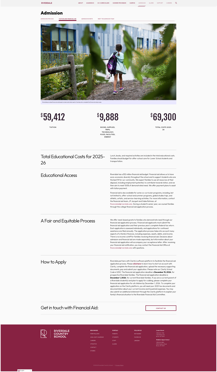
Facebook (137, 337)
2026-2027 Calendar (97, 337)
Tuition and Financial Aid (67, 19)
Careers (169, 3)
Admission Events (87, 19)
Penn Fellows (94, 333)
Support (160, 3)
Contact (93, 347)
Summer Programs (119, 3)
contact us (161, 308)
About (80, 3)
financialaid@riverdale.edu (121, 204)
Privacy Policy (119, 365)
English (22, 370)
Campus (132, 3)
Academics (90, 3)
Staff (114, 340)
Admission (142, 3)
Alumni (151, 3)
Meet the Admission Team (106, 19)
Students (115, 337)
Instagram (137, 333)
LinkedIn (136, 340)
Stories (92, 351)
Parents (115, 333)
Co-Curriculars (103, 3)
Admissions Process (47, 19)
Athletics (93, 344)
